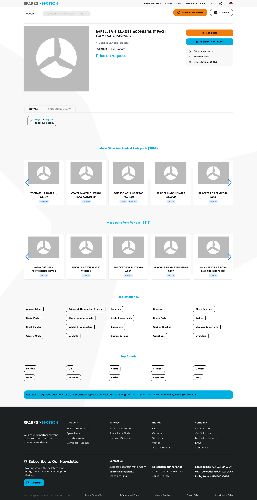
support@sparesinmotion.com (127, 466)
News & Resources (196, 3)
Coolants (73, 336)
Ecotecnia (158, 377)
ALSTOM (73, 377)
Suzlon (115, 377)
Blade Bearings (204, 309)
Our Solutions (173, 3)
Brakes (199, 318)
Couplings (158, 336)
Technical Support (120, 438)
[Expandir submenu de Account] (225, 3)
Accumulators (33, 309)
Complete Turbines (78, 442)
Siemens (158, 368)
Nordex (30, 368)
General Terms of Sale (94, 495)
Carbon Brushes (162, 327)
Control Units (33, 336)
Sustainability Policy (224, 495)
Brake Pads (159, 318)
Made (29, 377)
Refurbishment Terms (129, 495)
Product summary (59, 109)
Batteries (116, 309)
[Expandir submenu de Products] (37, 14)
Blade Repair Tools (121, 318)
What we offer (152, 3)
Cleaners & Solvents (207, 327)
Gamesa (200, 368)
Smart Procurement (121, 428)
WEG (199, 377)
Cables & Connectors (80, 327)
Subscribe (36, 482)
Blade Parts (32, 318)
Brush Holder (33, 327)
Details (33, 109)
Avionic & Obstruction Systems (86, 309)
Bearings (158, 309)
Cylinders (201, 336)
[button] (27, 182)
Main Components (78, 428)
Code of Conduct (163, 495)
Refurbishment (76, 438)
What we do (202, 428)
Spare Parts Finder (120, 433)
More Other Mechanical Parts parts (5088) (128, 148)
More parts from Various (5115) (128, 222)
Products (29, 13)
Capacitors (117, 327)
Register (49, 119)
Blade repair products (81, 318)
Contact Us (201, 447)
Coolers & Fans (119, 336)
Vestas (114, 368)
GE (70, 368)
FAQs (214, 3)
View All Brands (161, 447)
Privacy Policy (193, 495)
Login (38, 119)
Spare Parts (73, 433)
